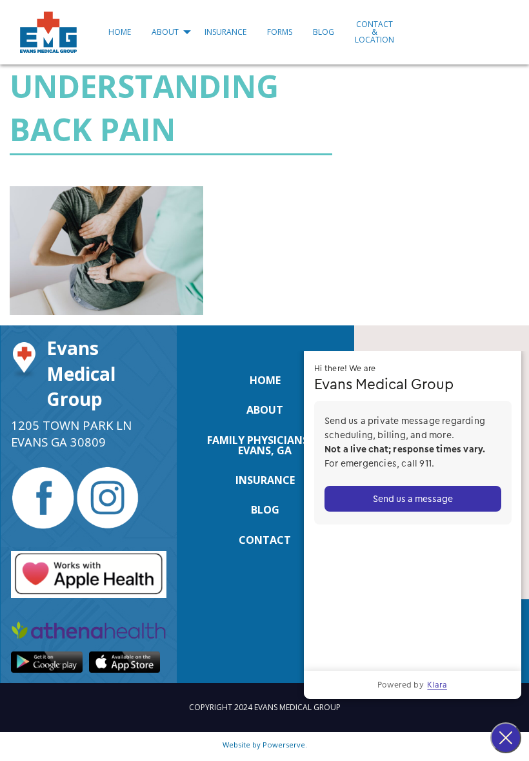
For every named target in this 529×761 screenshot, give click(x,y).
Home (119, 31)
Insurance (225, 31)
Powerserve (284, 744)
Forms (279, 31)
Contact (265, 540)
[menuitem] (119, 32)
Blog (323, 31)
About (165, 31)
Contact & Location (374, 32)
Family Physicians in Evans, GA (265, 445)
